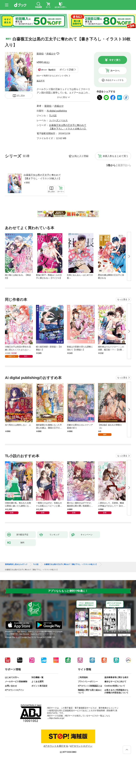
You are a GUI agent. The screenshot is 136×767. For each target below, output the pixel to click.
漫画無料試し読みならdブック (16, 564)
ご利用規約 (83, 677)
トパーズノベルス (58, 120)
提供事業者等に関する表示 (116, 677)
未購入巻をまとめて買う (115, 156)
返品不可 (41, 81)
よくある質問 (37, 681)
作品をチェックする (115, 80)
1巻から (111, 165)
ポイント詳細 (66, 69)
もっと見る (122, 299)
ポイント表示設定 (39, 686)
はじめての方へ (12, 677)
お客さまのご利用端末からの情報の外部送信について (116, 691)
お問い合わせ (11, 686)
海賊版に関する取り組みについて (90, 691)
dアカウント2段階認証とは (90, 686)
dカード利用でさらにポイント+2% (52, 76)
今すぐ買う (115, 60)
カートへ (115, 70)
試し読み (21, 95)
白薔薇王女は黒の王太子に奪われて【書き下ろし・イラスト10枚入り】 (42, 177)
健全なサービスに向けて (115, 681)
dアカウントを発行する (56, 746)
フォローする (58, 53)
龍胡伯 (40, 53)
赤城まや (51, 53)
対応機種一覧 (37, 677)
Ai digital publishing (57, 110)
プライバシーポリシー (88, 681)
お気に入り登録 (80, 156)
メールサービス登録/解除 (16, 681)
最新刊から (124, 165)
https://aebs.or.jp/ (56, 718)
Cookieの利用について (114, 686)
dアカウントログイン (14, 690)
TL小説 (53, 115)
